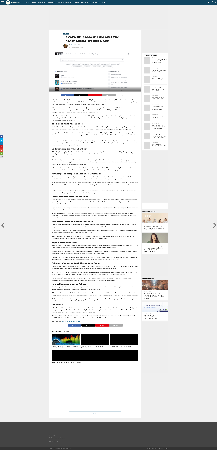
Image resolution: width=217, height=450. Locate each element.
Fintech (33, 2)
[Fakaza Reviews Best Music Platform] (124, 342)
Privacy (161, 448)
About (149, 448)
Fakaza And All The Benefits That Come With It (66, 362)
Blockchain (51, 2)
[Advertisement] (108, 17)
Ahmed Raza (74, 44)
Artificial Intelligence (64, 2)
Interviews (84, 2)
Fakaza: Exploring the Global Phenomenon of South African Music (65, 347)
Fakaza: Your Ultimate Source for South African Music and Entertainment (93, 347)
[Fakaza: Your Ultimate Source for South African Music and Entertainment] (95, 342)
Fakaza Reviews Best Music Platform (121, 346)
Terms (166, 448)
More (103, 2)
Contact (154, 448)
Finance (76, 2)
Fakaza (64, 321)
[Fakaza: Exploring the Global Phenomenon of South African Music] (66, 342)
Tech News (41, 2)
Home (26, 2)
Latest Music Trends (73, 321)
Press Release (94, 2)
